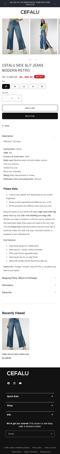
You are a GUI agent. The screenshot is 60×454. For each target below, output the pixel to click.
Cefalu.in (13, 447)
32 (24, 86)
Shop (30, 405)
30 (15, 86)
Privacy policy (37, 448)
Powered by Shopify (23, 447)
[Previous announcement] (5, 4)
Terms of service (50, 448)
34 (33, 86)
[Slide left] (24, 60)
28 (6, 86)
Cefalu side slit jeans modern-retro (15, 354)
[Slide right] (36, 60)
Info (30, 414)
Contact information (31, 452)
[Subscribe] (51, 434)
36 (42, 86)
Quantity (5, 92)
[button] (4, 12)
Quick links (30, 396)
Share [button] (7, 125)
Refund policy (16, 452)
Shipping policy (45, 452)
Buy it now (30, 115)
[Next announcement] (55, 4)
